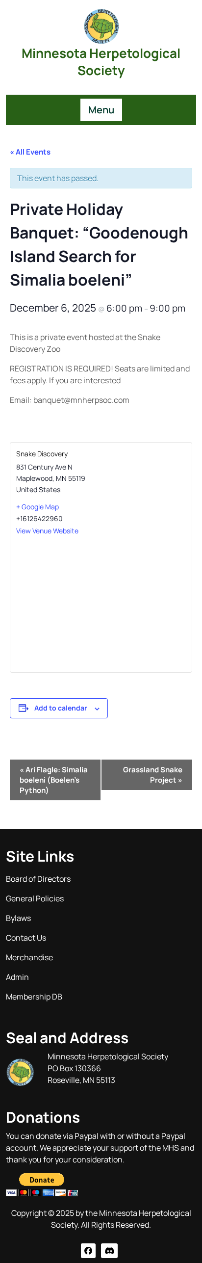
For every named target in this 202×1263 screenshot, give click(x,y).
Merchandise (29, 957)
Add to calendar (60, 707)
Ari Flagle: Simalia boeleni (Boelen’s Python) (54, 779)
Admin (17, 977)
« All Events (30, 152)
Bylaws (18, 918)
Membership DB (34, 996)
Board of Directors (38, 878)
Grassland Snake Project (152, 774)
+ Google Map (37, 506)
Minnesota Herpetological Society (101, 61)
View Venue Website (47, 530)
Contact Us (26, 937)
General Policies (35, 898)
